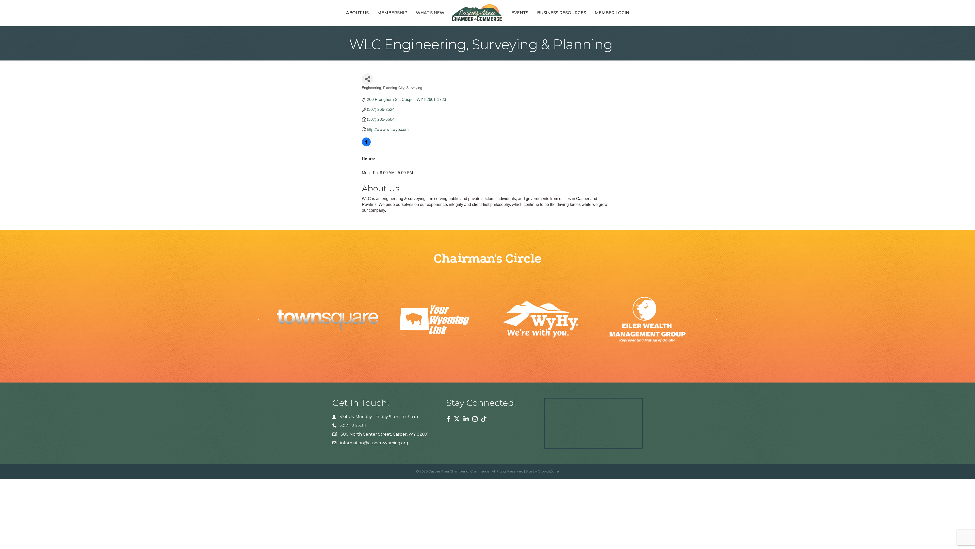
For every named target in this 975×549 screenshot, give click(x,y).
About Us (357, 12)
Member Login (612, 12)
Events (519, 12)
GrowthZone (548, 471)
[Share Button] (367, 79)
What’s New (430, 12)
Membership (392, 12)
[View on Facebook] (366, 145)
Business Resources (561, 12)
